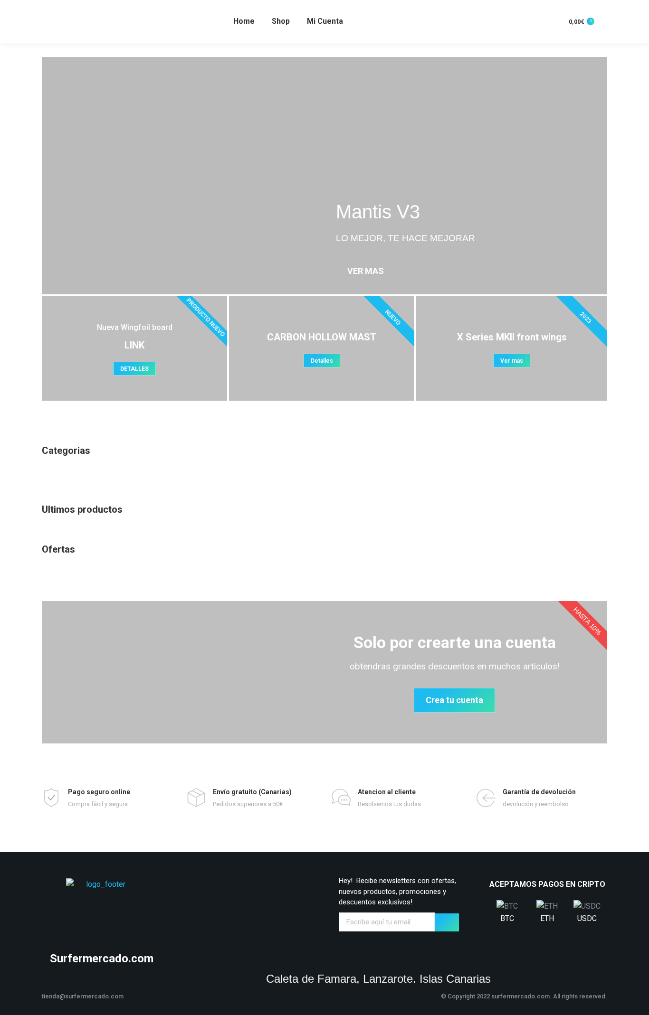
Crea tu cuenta (454, 700)
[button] (51, 176)
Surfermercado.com (101, 958)
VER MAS (365, 271)
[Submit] (447, 922)
